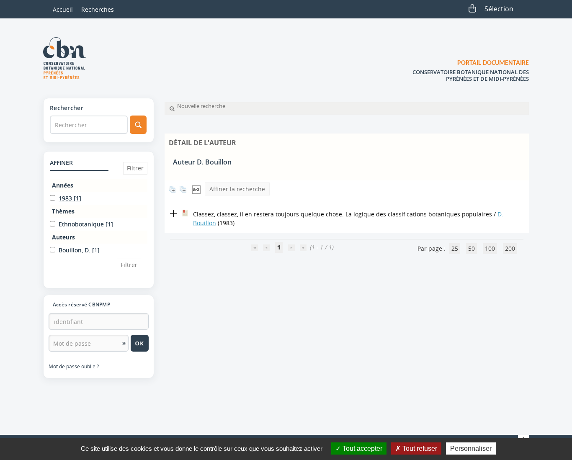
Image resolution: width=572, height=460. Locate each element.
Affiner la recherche (237, 189)
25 (454, 248)
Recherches (97, 9)
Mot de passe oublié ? (74, 366)
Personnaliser (471, 448)
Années (62, 185)
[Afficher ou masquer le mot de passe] (124, 343)
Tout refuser (419, 448)
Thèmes (63, 211)
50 (471, 248)
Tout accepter (361, 448)
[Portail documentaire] (68, 58)
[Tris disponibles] (196, 189)
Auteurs (63, 237)
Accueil (63, 9)
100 (490, 248)
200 (510, 248)
